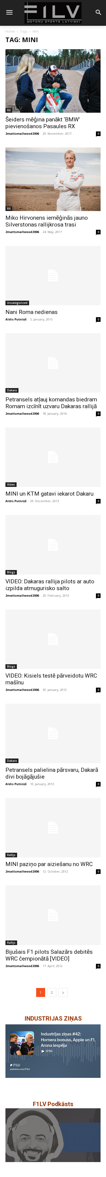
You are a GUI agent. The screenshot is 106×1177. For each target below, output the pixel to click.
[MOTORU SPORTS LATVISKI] (53, 13)
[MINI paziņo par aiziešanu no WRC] (53, 827)
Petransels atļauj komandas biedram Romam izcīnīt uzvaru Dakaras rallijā (51, 403)
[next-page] (63, 992)
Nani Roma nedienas (31, 312)
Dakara (12, 390)
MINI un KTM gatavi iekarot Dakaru (49, 493)
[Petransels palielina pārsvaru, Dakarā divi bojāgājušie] (53, 733)
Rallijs (11, 855)
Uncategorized (17, 303)
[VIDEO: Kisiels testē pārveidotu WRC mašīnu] (53, 639)
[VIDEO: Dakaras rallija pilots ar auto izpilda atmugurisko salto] (53, 544)
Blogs (11, 572)
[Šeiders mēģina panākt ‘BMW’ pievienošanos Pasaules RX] (53, 81)
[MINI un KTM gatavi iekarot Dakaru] (53, 457)
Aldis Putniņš (15, 319)
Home (10, 31)
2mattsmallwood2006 (22, 133)
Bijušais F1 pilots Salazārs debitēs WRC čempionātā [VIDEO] (49, 955)
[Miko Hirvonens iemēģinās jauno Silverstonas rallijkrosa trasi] (53, 179)
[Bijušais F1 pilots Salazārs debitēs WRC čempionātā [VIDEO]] (53, 915)
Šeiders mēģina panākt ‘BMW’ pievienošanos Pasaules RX (42, 123)
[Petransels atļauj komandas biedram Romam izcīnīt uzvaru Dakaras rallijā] (53, 363)
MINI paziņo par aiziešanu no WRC (49, 864)
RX (9, 110)
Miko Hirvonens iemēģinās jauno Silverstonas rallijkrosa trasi (46, 221)
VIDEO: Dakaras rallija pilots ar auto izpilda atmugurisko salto (49, 584)
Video (11, 484)
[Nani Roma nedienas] (53, 275)
